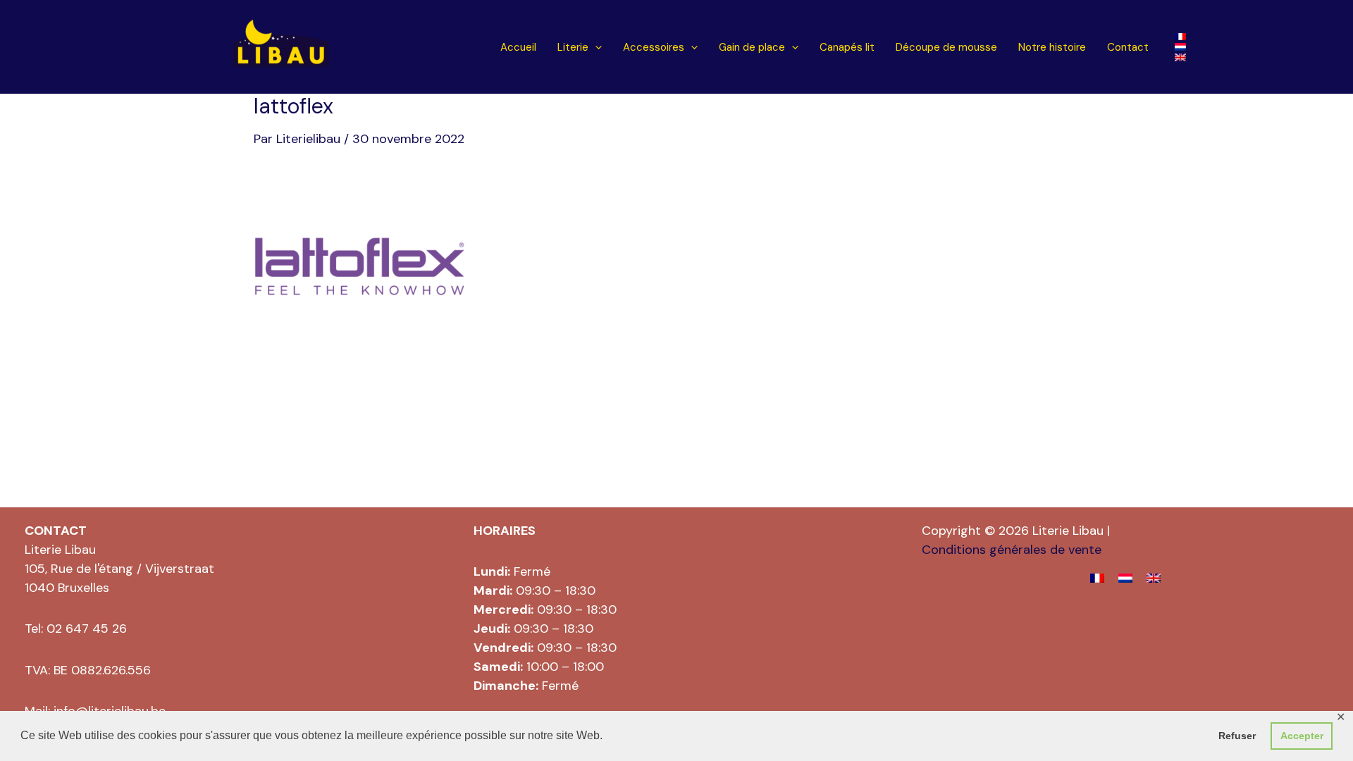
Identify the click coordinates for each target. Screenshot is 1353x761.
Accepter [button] (1301, 735)
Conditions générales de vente (1011, 549)
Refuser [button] (1237, 735)
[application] (595, 47)
